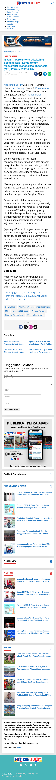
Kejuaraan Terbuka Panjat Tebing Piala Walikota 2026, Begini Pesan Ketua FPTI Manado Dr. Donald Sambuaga (33, 694)
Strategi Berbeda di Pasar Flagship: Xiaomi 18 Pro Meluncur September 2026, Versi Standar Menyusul (34, 493)
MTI (6, 311)
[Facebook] (21, 327)
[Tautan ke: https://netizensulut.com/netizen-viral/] (50, 561)
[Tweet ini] (40, 74)
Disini (19, 747)
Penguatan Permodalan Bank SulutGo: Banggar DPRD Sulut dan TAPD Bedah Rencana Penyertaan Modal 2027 (32, 532)
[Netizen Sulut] (28, 3)
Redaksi (19, 776)
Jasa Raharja (10, 55)
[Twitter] (26, 327)
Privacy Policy (20, 774)
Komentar (8, 375)
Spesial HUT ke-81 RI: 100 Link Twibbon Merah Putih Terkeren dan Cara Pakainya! (40, 343)
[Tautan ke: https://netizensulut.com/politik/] (50, 474)
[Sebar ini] (36, 74)
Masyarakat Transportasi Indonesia (34, 307)
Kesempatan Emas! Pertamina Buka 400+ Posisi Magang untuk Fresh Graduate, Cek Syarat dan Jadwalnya (34, 545)
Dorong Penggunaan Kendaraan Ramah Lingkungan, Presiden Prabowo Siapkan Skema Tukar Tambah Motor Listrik (33, 632)
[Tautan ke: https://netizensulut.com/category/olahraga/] (50, 648)
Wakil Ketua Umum (35, 315)
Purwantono (42, 88)
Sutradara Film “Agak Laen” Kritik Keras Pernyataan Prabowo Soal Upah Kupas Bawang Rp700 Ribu (40, 351)
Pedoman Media (8, 776)
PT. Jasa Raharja (39, 311)
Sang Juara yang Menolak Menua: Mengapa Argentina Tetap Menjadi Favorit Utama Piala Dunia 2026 (34, 707)
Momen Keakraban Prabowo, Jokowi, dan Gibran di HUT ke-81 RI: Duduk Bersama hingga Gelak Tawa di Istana (13, 343)
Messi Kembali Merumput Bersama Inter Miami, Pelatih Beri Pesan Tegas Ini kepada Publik (34, 655)
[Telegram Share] (45, 74)
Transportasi (34, 94)
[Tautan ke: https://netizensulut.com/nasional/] (50, 573)
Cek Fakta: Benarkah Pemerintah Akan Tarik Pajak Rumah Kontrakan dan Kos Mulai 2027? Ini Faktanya (34, 519)
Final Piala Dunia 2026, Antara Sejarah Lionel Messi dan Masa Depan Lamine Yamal (32, 681)
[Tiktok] (35, 327)
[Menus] (4, 3)
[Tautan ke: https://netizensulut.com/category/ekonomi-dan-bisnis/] (50, 486)
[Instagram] (31, 327)
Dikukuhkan (10, 307)
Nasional (6, 75)
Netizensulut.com (13, 84)
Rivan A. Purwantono (14, 315)
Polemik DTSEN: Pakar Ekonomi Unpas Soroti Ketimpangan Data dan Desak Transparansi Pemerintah (13, 351)
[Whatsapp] (49, 74)
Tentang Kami (33, 774)
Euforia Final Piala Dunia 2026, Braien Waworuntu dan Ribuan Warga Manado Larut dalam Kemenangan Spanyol (32, 668)
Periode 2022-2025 (20, 311)
